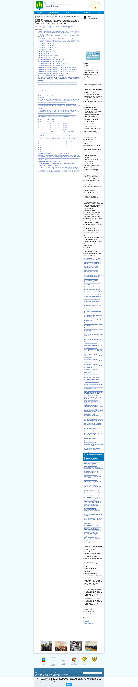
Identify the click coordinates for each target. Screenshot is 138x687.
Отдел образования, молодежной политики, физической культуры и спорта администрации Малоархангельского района (92, 130)
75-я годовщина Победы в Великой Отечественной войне (93, 102)
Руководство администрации (91, 70)
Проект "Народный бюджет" (91, 232)
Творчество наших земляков (91, 173)
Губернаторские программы (91, 79)
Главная (40, 12)
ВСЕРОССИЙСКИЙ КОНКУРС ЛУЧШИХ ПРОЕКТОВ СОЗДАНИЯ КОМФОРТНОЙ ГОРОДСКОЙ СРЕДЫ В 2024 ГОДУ (93, 593)
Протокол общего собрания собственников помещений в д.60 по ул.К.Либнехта (57, 141)
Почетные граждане (89, 67)
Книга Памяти (87, 184)
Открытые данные (89, 609)
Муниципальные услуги (90, 137)
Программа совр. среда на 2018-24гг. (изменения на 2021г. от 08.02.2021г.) (56, 131)
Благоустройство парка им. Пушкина (46, 133)
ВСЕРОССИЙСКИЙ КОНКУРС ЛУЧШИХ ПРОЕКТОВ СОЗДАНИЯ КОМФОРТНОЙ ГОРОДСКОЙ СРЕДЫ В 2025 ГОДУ (93, 602)
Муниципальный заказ (90, 123)
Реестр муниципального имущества (93, 241)
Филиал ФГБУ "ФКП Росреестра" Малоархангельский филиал (92, 213)
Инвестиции (87, 135)
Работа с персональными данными (93, 237)
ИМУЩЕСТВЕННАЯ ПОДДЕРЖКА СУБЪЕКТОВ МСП (93, 559)
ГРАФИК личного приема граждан (92, 589)
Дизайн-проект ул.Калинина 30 (45, 90)
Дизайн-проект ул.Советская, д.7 (46, 151)
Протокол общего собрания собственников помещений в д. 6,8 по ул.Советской (57, 88)
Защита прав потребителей (91, 566)
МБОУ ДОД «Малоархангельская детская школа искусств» (92, 166)
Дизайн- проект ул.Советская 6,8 (46, 95)
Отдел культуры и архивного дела (92, 253)
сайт (85, 607)
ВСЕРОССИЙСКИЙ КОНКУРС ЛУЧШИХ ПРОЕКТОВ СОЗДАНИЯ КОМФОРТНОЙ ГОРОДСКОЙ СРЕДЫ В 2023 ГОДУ (93, 582)
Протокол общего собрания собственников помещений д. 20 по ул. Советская (56, 71)
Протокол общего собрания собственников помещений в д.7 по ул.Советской (56, 143)
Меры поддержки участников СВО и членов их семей (93, 85)
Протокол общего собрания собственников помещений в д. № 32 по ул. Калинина (57, 84)
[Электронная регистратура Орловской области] (93, 59)
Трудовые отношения (89, 190)
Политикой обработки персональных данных (58, 680)
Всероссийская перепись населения (93, 542)
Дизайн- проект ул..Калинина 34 (45, 93)
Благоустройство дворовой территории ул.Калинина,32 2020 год (53, 125)
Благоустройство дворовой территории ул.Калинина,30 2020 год (53, 123)
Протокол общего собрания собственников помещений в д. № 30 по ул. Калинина (57, 82)
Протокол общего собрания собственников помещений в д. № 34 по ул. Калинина (57, 86)
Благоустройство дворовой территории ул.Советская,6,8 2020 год (53, 129)
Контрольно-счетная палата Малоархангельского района (91, 170)
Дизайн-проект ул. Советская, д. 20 (46, 49)
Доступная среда (88, 235)
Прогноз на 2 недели (88, 623)
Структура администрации (91, 72)
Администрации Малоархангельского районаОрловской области (60, 5)
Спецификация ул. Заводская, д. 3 (46, 53)
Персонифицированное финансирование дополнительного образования (93, 570)
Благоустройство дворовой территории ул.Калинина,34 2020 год (53, 127)
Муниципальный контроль (90, 573)
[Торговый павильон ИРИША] (62, 646)
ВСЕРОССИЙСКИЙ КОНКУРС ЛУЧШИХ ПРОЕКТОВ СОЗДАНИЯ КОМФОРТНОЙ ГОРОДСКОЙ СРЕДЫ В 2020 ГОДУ (93, 547)
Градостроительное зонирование (92, 216)
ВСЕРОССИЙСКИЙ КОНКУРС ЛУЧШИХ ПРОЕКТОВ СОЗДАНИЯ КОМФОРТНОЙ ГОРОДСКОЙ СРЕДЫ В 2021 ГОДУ (93, 97)
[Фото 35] (47, 646)
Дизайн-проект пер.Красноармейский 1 (47, 121)
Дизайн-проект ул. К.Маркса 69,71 (46, 119)
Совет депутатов (88, 139)
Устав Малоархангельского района (93, 82)
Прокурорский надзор (89, 228)
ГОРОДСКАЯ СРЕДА (45, 14)
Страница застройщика (90, 155)
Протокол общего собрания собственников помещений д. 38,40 (53, 73)
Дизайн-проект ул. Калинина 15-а (46, 45)
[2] (76, 646)
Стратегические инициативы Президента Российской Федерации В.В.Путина (93, 76)
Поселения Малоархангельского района (92, 142)
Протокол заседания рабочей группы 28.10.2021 (49, 161)
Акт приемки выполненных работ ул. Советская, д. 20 (50, 65)
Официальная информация (91, 107)
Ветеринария (87, 587)
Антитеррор (87, 247)
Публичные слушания (89, 121)
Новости (76, 12)
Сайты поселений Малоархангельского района (91, 563)
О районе (66, 12)
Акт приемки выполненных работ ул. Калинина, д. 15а (51, 59)
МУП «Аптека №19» (89, 163)
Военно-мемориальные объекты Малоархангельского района (92, 181)
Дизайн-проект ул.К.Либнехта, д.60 (46, 149)
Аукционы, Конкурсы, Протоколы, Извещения (92, 150)
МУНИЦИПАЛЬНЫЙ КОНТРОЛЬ (92, 578)
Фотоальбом (87, 616)
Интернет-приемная (89, 611)
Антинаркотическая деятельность (92, 575)
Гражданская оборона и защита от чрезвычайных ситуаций (92, 250)
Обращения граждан (53, 12)
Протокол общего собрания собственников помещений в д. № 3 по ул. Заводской (57, 69)
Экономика (87, 105)
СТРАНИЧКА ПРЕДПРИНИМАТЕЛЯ (93, 218)
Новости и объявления (90, 613)
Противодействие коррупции (91, 230)
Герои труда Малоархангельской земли (92, 187)
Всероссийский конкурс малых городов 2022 (48, 165)
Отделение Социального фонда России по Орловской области (92, 146)
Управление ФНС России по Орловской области (91, 160)
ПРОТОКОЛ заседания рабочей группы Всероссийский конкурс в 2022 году (56, 163)
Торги (85, 153)
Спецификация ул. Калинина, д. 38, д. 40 (48, 55)
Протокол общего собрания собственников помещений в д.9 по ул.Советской (56, 145)
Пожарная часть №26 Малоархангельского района (91, 193)
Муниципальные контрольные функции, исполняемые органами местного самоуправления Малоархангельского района (92, 112)
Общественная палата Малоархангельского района (91, 197)
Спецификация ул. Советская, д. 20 (46, 57)
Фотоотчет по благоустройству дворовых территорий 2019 (52, 75)
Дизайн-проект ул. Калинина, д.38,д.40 (47, 47)
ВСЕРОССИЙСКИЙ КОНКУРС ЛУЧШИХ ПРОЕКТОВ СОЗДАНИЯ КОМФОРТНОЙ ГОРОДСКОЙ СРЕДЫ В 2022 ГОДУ (93, 90)
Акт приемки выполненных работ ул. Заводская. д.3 (50, 61)
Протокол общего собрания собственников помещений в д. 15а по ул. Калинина (57, 67)
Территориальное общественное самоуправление (92, 244)
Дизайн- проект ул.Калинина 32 (45, 91)
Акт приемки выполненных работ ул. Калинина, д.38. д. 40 (52, 63)
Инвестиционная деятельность (92, 200)
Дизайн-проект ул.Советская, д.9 (46, 147)
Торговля (86, 157)
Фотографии (87, 12)
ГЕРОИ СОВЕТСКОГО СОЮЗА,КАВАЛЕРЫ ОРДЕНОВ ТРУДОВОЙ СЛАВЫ (92, 177)
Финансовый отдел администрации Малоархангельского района (93, 221)
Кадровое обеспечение (90, 126)
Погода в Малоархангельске (89, 619)
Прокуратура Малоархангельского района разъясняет (92, 225)
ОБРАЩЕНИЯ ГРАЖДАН (90, 210)
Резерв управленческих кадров (92, 598)
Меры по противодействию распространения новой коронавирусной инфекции (91, 118)
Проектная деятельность (90, 239)
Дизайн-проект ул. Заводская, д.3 (46, 43)
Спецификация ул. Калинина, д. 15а (46, 51)
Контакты (98, 12)
